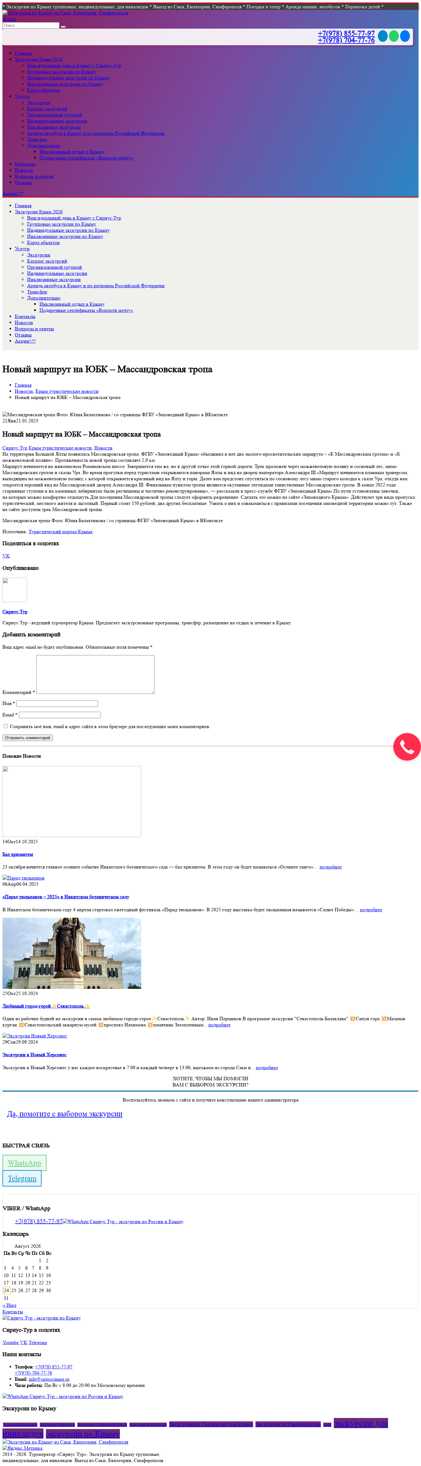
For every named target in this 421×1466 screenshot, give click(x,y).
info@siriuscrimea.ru (49, 1379)
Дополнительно (43, 145)
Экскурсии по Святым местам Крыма (211, 1424)
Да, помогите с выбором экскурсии (64, 1113)
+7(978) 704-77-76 (346, 40)
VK (6, 556)
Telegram (22, 1178)
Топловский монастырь (20, 1425)
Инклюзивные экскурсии (54, 127)
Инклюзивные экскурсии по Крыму (65, 84)
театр (327, 1425)
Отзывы (23, 182)
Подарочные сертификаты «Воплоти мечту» (86, 158)
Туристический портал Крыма (60, 531)
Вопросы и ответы (34, 176)
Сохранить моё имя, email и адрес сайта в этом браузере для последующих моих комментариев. (110, 726)
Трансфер (37, 139)
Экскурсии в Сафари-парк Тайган (102, 1425)
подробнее (331, 867)
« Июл (9, 1305)
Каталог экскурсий (47, 108)
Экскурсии (38, 102)
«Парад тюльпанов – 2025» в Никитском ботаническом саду (65, 897)
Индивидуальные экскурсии (57, 121)
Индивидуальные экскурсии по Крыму (68, 78)
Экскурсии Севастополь (57, 1425)
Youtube (10, 1342)
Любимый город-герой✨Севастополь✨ (46, 1006)
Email (10, 715)
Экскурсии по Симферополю (288, 1424)
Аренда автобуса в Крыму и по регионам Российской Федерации (96, 133)
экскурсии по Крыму (83, 1434)
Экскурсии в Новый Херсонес (34, 1054)
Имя (8, 703)
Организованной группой (54, 115)
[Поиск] (63, 27)
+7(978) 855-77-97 (346, 33)
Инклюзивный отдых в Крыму (71, 152)
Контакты (25, 164)
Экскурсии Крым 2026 (39, 59)
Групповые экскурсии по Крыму (61, 72)
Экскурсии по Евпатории (148, 1425)
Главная (23, 53)
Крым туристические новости (60, 448)
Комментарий (18, 692)
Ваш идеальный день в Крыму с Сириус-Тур (74, 65)
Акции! (12, 193)
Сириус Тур (14, 448)
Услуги (22, 96)
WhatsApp (24, 1162)
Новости (24, 170)
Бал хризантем (17, 854)
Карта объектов (43, 90)
